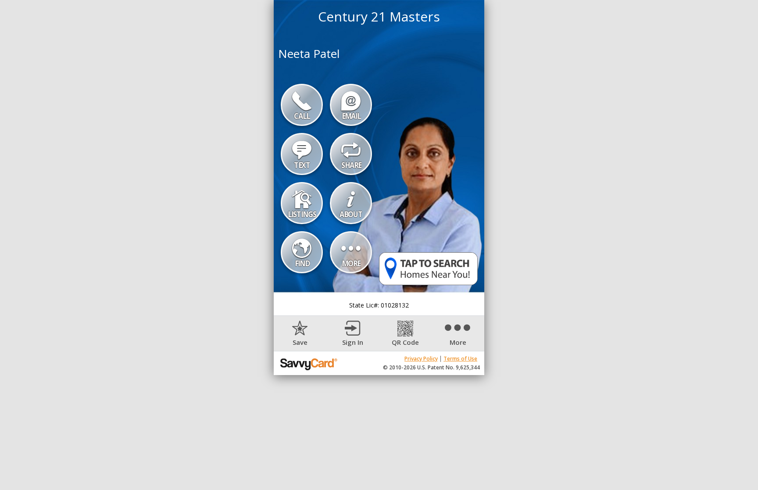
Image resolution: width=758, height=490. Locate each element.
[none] (300, 334)
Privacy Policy (421, 358)
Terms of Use (460, 358)
